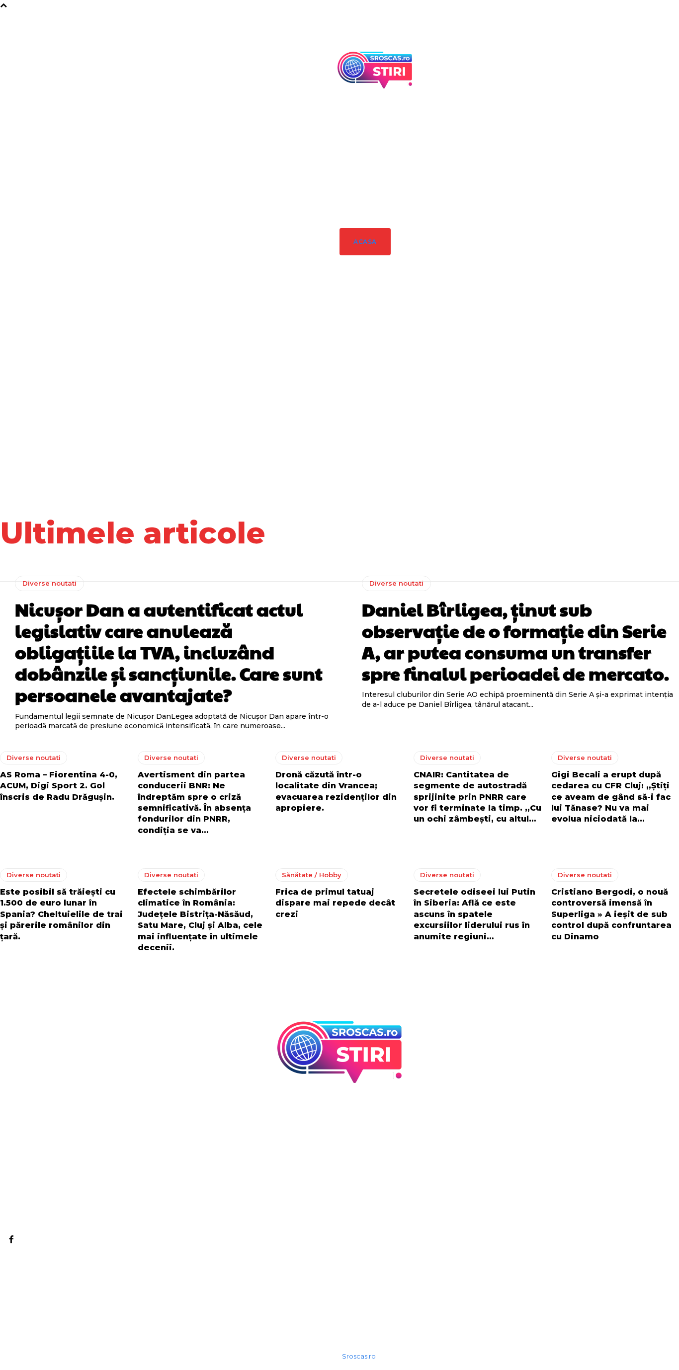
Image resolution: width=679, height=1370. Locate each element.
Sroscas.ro (359, 1356)
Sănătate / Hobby (311, 875)
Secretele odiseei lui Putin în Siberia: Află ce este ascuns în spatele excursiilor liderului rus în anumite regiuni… (474, 914)
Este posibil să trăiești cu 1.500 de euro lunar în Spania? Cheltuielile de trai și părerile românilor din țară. (61, 914)
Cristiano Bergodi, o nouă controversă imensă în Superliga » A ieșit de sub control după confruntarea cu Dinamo (611, 914)
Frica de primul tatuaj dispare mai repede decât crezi (335, 903)
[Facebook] (11, 1239)
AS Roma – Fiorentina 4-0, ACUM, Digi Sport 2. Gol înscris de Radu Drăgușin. (555, 400)
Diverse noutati (378, 364)
